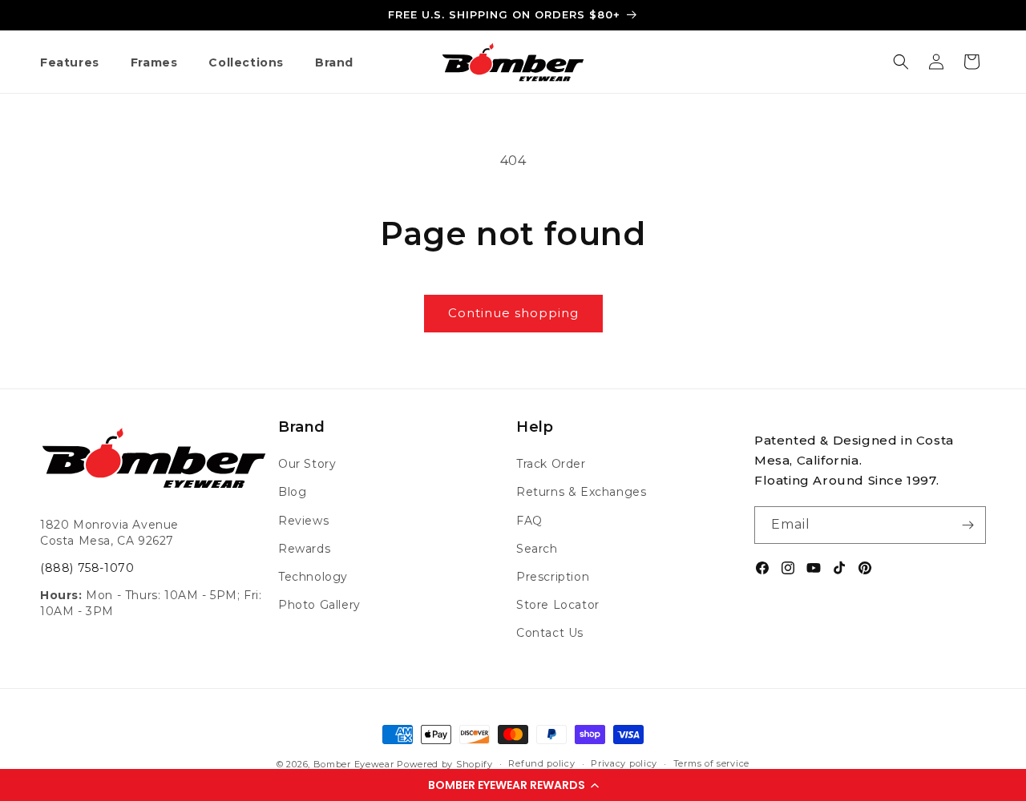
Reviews (303, 520)
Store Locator (558, 605)
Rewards (304, 548)
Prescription (552, 577)
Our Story (307, 464)
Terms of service (711, 763)
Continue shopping (513, 312)
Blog (292, 492)
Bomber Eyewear (353, 764)
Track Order (551, 464)
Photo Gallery (319, 605)
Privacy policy (624, 763)
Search (537, 548)
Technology (313, 577)
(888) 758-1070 (87, 568)
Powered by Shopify (445, 764)
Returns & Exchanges (581, 492)
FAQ (529, 520)
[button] (513, 785)
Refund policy (541, 763)
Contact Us (550, 633)
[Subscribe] (967, 525)
